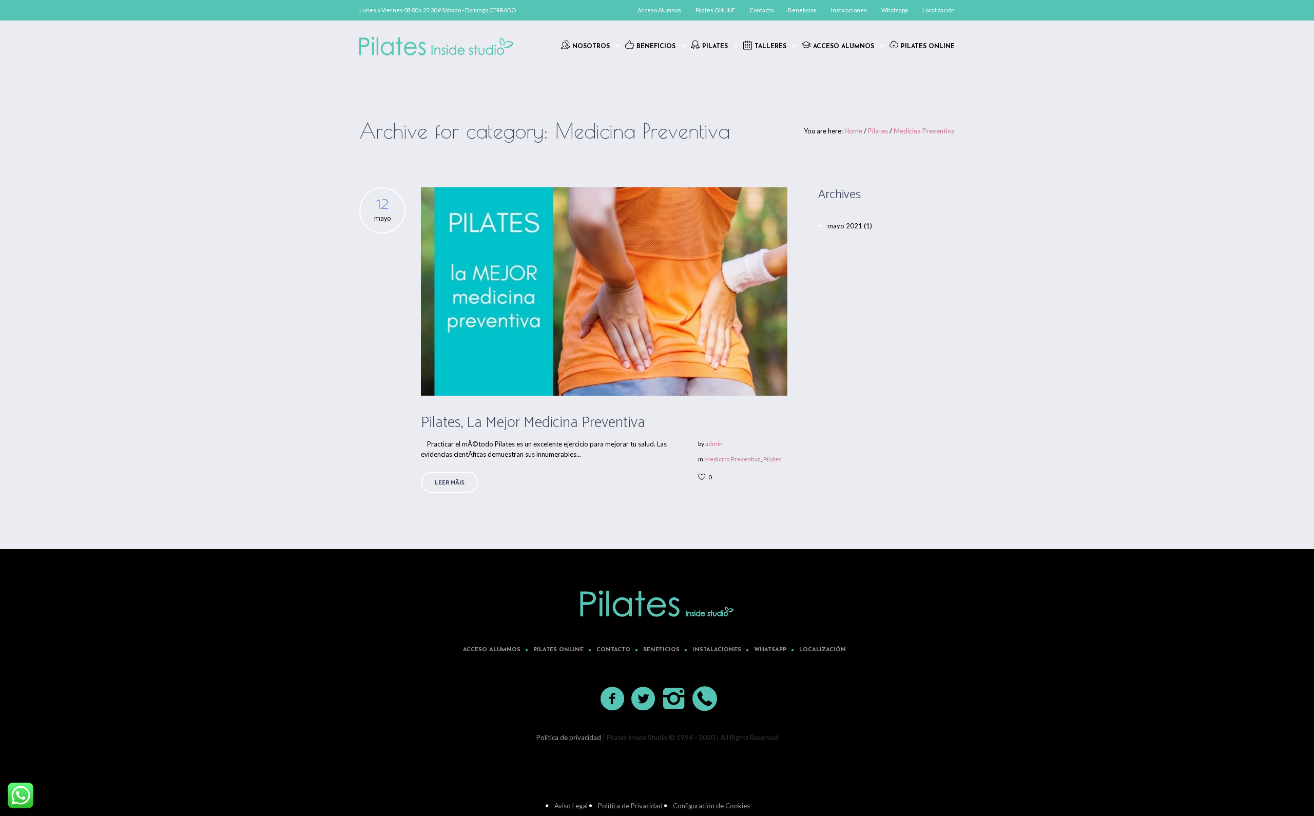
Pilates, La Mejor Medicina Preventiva (533, 422)
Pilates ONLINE (558, 650)
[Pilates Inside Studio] (657, 603)
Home (853, 131)
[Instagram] (674, 699)
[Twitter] (643, 699)
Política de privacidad (568, 737)
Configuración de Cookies (711, 806)
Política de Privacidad (630, 806)
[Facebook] (613, 699)
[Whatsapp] (705, 699)
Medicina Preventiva (924, 131)
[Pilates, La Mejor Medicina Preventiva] (604, 291)
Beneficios (661, 650)
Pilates (878, 131)
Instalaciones (716, 650)
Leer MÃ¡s (450, 483)
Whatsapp (770, 650)
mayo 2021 (844, 226)
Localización (822, 650)
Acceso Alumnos (491, 650)
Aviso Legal (571, 806)
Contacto (613, 650)
